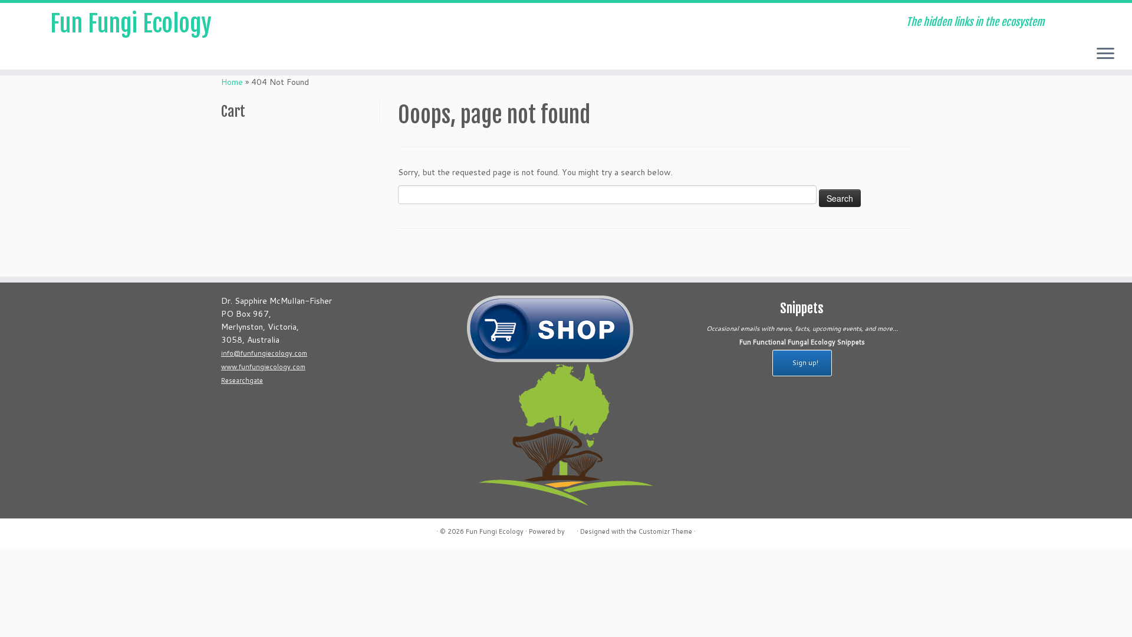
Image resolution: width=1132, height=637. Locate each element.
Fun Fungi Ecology (131, 23)
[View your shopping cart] (1105, 18)
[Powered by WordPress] (571, 529)
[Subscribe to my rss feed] (310, 23)
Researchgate (242, 380)
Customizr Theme (665, 531)
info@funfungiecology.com (264, 353)
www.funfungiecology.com (263, 367)
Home (232, 82)
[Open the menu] (1105, 54)
